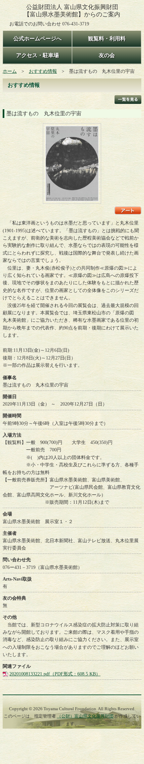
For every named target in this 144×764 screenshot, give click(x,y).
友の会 (107, 55)
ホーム (10, 71)
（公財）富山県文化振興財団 (85, 716)
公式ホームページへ (37, 38)
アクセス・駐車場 (37, 55)
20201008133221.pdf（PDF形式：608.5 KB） (54, 673)
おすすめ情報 (43, 71)
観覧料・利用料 (107, 38)
